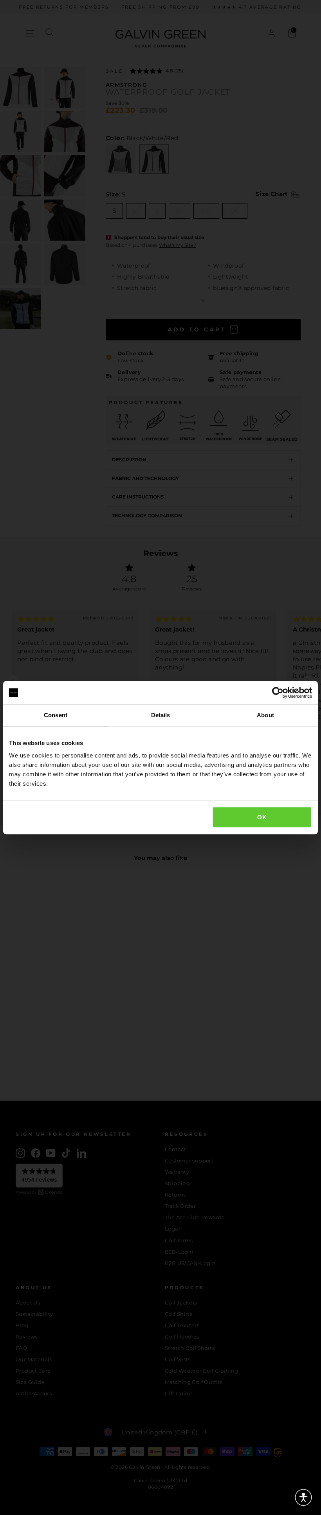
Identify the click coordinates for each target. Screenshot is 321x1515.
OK (262, 817)
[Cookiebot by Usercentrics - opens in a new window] (277, 692)
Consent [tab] (55, 715)
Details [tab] (160, 715)
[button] (303, 1497)
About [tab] (265, 715)
